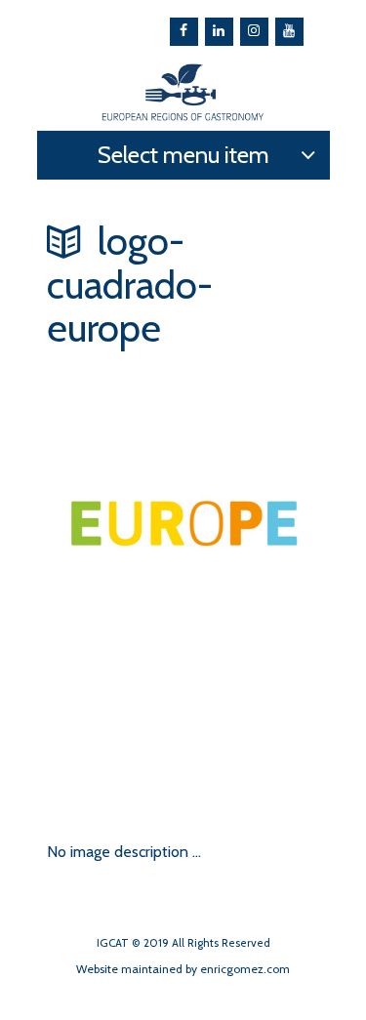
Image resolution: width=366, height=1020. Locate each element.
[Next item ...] (115, 738)
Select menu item (183, 155)
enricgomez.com (245, 968)
